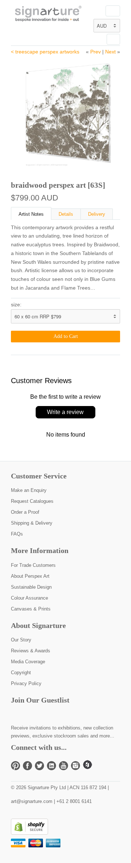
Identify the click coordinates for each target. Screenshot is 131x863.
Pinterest (15, 765)
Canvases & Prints (31, 609)
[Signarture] (47, 14)
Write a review (65, 412)
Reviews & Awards (30, 650)
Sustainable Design (31, 587)
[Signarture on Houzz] (87, 767)
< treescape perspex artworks (45, 52)
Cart (113, 39)
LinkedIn (51, 765)
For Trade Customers (33, 565)
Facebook (27, 765)
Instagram (75, 765)
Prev (95, 52)
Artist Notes (31, 214)
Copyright (21, 672)
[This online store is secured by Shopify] (29, 833)
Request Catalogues (32, 501)
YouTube (63, 765)
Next (110, 52)
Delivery (96, 214)
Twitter (39, 765)
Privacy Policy (26, 683)
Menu (113, 10)
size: (16, 304)
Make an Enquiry (29, 490)
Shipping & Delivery (31, 523)
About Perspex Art (30, 576)
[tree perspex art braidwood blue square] (65, 112)
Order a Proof (25, 512)
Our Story (21, 640)
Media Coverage (28, 661)
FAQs (17, 534)
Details (66, 214)
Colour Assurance (29, 598)
